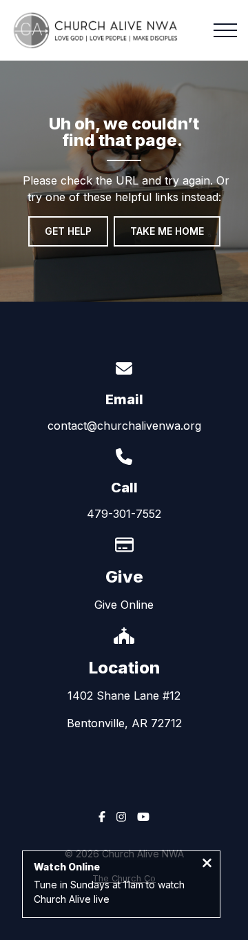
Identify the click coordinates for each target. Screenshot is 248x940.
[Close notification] (207, 864)
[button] (225, 30)
